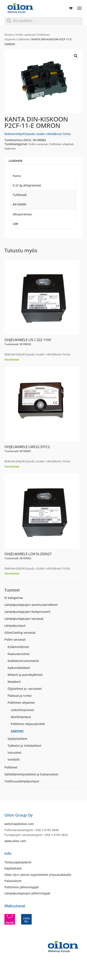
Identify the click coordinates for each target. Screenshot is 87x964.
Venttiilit (14, 759)
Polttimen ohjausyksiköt (28, 724)
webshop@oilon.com (19, 824)
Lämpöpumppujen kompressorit (27, 612)
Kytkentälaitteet (19, 668)
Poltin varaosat (25, 34)
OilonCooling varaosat (19, 633)
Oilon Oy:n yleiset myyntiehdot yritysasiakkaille (37, 875)
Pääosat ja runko (19, 696)
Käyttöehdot (13, 868)
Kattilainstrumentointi (23, 661)
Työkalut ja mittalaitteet (24, 746)
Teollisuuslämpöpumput (21, 781)
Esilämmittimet (18, 647)
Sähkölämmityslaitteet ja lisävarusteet (31, 774)
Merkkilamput (21, 717)
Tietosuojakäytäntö (17, 862)
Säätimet (23, 39)
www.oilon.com (15, 841)
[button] (76, 56)
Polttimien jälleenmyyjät (21, 887)
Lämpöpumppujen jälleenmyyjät (27, 893)
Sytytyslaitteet (17, 739)
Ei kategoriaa (13, 598)
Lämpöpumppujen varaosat (24, 619)
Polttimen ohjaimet (61, 144)
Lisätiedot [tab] (15, 161)
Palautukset (12, 881)
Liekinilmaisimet (22, 710)
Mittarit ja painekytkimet (25, 675)
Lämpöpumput (14, 626)
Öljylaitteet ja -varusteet (25, 689)
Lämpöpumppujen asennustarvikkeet (31, 605)
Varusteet (14, 753)
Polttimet (10, 767)
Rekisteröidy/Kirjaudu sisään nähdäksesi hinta (37, 134)
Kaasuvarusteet (19, 654)
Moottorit (14, 682)
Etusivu (9, 34)
